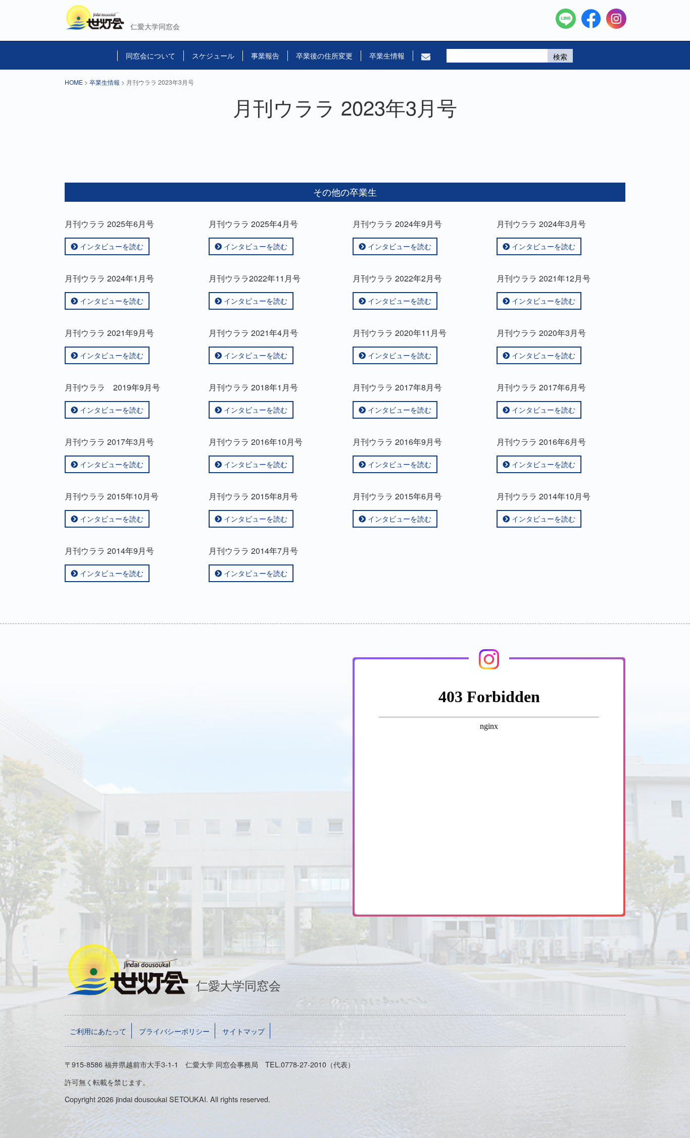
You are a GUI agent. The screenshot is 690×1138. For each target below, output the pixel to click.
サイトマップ (243, 1031)
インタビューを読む (110, 246)
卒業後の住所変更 (324, 55)
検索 (560, 56)
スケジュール (213, 55)
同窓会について (150, 55)
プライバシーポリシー (174, 1031)
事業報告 (265, 55)
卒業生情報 (387, 55)
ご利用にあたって (98, 1031)
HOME (74, 82)
